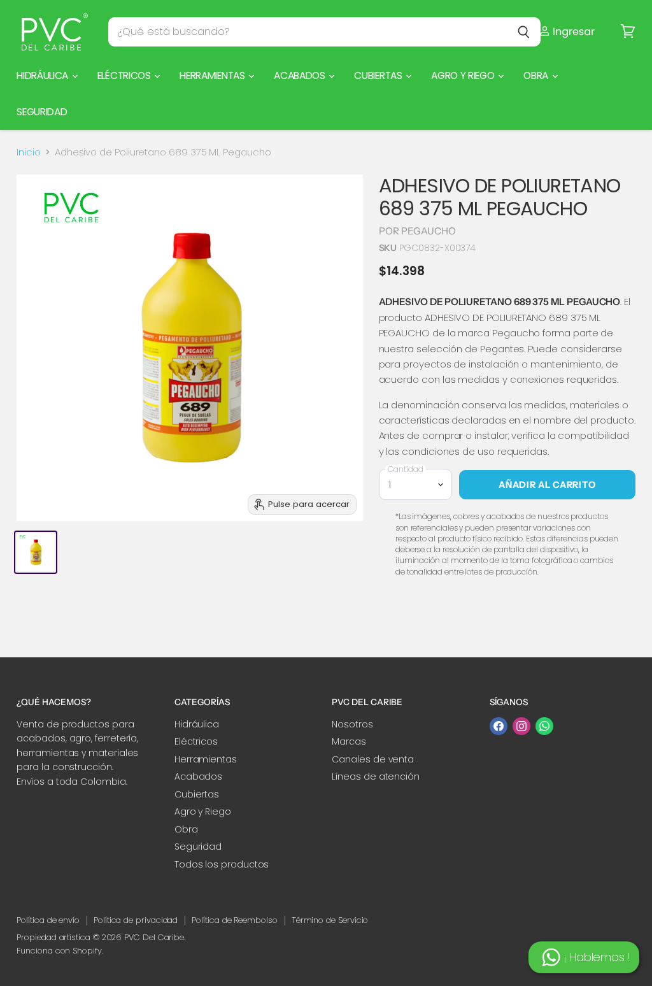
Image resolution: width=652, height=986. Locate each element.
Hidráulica (44, 75)
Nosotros (352, 724)
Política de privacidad (136, 920)
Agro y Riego (464, 75)
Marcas (349, 741)
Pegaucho (428, 231)
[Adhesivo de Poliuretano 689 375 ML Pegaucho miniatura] (35, 552)
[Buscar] (524, 31)
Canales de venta (373, 759)
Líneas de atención (376, 776)
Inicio (29, 151)
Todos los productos (221, 864)
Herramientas (213, 75)
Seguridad (42, 111)
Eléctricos (125, 75)
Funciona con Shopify (59, 951)
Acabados (300, 75)
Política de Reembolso (234, 920)
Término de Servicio (330, 920)
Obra (536, 75)
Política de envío (48, 920)
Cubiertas (379, 75)
